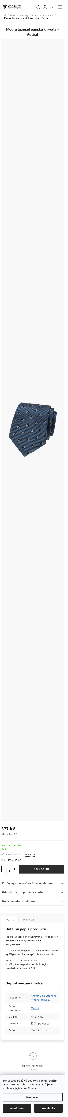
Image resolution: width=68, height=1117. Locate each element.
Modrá (35, 1008)
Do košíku (41, 869)
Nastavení (32, 1097)
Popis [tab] (10, 919)
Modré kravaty (40, 999)
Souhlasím (48, 1108)
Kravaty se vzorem (43, 995)
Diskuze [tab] (29, 919)
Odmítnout (17, 1108)
